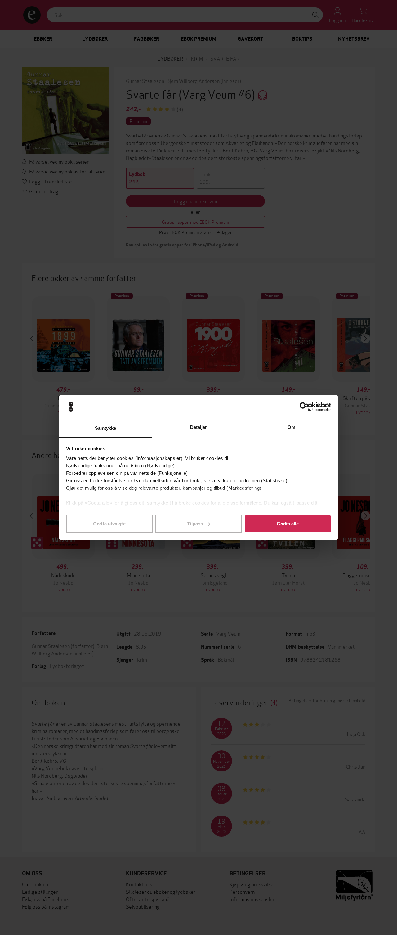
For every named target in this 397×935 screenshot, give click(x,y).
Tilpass (195, 523)
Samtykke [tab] (105, 428)
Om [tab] (291, 427)
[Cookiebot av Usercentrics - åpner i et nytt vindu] (304, 406)
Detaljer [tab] (198, 427)
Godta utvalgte (109, 523)
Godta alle (288, 523)
